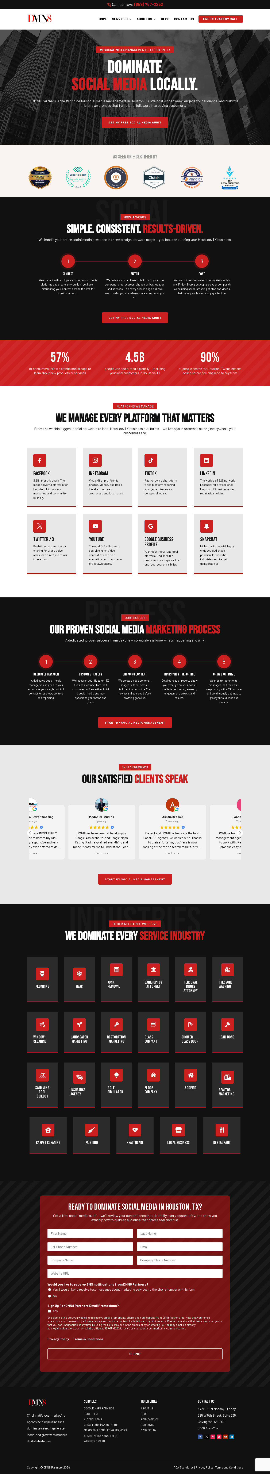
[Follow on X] (206, 1437)
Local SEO (91, 1414)
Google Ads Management (100, 1425)
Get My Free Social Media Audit (135, 122)
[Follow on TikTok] (219, 1437)
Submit (135, 1354)
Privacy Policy (58, 1339)
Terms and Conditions (229, 1467)
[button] (239, 833)
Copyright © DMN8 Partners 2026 (48, 1467)
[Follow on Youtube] (225, 1437)
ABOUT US (144, 19)
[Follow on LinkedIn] (232, 1437)
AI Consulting (93, 1419)
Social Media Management (101, 1435)
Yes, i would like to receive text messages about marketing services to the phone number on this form (124, 1289)
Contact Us (184, 19)
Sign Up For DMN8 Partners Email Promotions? (83, 1305)
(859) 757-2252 (148, 4)
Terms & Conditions (88, 1339)
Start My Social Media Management (135, 722)
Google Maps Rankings (99, 1408)
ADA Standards (184, 1467)
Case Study (148, 1430)
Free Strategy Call (220, 19)
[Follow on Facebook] (200, 1437)
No (55, 1296)
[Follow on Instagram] (213, 1437)
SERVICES (120, 19)
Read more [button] (64, 853)
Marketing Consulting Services (105, 1430)
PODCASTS (147, 1425)
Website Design (94, 1441)
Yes (55, 1311)
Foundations (149, 1419)
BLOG (165, 19)
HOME (103, 19)
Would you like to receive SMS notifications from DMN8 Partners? (97, 1284)
